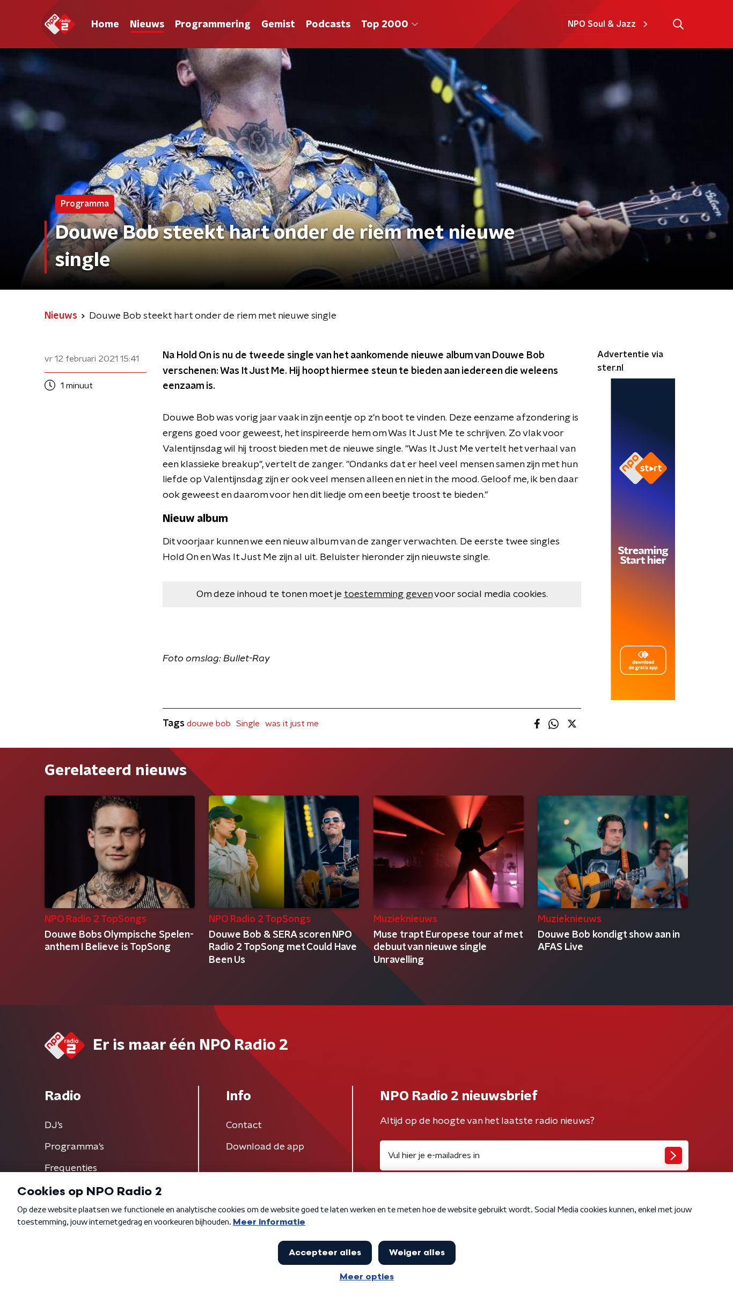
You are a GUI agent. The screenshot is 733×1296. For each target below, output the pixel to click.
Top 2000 (384, 25)
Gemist (278, 25)
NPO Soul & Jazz (602, 24)
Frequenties (71, 1168)
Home (105, 25)
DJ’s (54, 1125)
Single (248, 723)
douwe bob (209, 723)
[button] (678, 24)
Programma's (74, 1147)
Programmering (213, 25)
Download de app (265, 1147)
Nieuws (147, 25)
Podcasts (328, 25)
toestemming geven (388, 594)
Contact (244, 1125)
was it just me (292, 723)
